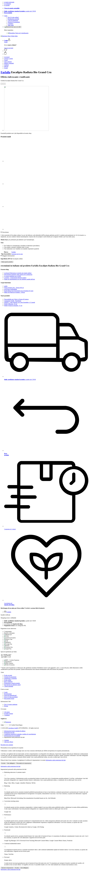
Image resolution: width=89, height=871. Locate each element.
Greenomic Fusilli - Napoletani (12, 301)
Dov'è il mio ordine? (13, 17)
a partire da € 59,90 (20, 11)
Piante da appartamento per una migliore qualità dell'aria (19, 279)
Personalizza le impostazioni (24, 763)
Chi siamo (7, 712)
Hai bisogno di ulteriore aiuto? (12, 684)
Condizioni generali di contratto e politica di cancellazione (20, 734)
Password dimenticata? (10, 695)
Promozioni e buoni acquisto (12, 683)
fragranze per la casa (17, 254)
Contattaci (10, 23)
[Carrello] (46, 53)
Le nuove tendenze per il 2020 (12, 276)
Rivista (6, 706)
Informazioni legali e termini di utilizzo (14, 731)
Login (5, 42)
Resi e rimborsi (8, 681)
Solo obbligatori (11, 763)
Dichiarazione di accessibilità (12, 735)
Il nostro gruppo (8, 713)
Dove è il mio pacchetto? (11, 697)
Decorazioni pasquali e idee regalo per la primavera (18, 274)
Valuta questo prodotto (7, 262)
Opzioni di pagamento (14, 22)
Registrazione (8, 694)
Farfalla (5, 72)
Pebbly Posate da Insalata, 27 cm (13, 305)
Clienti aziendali (8, 686)
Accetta (3, 763)
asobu (5, 286)
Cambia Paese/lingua (16, 725)
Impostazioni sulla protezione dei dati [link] (14, 737)
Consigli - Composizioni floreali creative (15, 277)
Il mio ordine (7, 680)
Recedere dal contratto (7, 745)
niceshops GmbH (13, 728)
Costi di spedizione (13, 20)
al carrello (7, 5)
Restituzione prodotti (13, 19)
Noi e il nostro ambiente (10, 704)
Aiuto (5, 16)
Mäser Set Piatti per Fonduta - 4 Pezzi (14, 292)
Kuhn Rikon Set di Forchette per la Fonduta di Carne (18, 291)
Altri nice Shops (8, 742)
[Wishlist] (5, 51)
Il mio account (8, 675)
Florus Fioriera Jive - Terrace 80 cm (14, 287)
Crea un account (8, 48)
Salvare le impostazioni (7, 867)
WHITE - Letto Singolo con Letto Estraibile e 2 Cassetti (19, 302)
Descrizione (5, 232)
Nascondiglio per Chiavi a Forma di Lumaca (16, 299)
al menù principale (9, 2)
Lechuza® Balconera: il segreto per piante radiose (17, 273)
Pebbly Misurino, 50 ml (10, 304)
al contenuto (7, 3)
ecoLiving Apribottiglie (10, 289)
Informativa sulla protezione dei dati (55, 760)
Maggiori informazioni (8, 256)
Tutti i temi (11, 25)
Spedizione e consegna (10, 678)
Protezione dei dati (9, 732)
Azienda (6, 740)
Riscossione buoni (9, 698)
